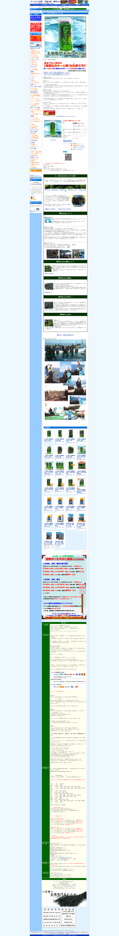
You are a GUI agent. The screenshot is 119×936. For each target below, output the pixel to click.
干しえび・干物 (34, 117)
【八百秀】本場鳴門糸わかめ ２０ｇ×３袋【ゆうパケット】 (59, 472)
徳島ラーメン (33, 84)
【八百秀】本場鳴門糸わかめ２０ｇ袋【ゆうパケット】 (81, 457)
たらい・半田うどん (35, 82)
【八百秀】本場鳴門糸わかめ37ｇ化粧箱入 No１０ (59, 507)
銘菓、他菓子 (34, 167)
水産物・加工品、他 (35, 164)
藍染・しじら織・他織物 (36, 151)
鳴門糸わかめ (34, 50)
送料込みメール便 (34, 157)
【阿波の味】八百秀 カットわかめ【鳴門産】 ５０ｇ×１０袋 (59, 542)
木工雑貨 (33, 144)
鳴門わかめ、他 (34, 159)
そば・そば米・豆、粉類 (36, 86)
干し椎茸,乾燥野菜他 (35, 95)
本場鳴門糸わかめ (48, 292)
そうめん (33, 166)
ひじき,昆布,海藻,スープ (36, 122)
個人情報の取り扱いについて (37, 932)
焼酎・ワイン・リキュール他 (36, 112)
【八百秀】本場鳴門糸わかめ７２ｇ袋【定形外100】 (59, 489)
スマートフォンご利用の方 (35, 21)
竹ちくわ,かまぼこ (35, 129)
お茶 (32, 97)
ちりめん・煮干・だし (35, 119)
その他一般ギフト (34, 140)
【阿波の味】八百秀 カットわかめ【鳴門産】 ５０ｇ (70, 524)
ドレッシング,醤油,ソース (36, 101)
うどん (32, 79)
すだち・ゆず (34, 68)
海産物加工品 (34, 127)
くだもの (33, 77)
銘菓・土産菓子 (34, 131)
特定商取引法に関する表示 (50, 932)
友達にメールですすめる (78, 149)
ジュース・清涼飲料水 (35, 109)
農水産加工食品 (34, 92)
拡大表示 (54, 139)
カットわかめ (34, 55)
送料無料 (62, 6)
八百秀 (43, 10)
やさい (32, 75)
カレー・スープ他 (34, 99)
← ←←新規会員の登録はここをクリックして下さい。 (65, 116)
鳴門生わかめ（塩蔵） (35, 51)
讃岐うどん (33, 80)
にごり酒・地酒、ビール (36, 114)
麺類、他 (33, 160)
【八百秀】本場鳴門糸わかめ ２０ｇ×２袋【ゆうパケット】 (48, 472)
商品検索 (32, 43)
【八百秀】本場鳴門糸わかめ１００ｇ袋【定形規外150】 (81, 491)
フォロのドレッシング (51, 6)
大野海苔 (58, 6)
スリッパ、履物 (34, 153)
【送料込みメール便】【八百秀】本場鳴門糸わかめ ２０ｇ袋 (56, 72)
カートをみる (44, 4)
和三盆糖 (33, 133)
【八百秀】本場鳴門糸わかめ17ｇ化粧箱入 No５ (48, 507)
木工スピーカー (34, 146)
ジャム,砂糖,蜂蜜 (35, 103)
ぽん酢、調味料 (34, 69)
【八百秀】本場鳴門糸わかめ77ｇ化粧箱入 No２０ (81, 507)
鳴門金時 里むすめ (35, 73)
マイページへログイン (54, 4)
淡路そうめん (34, 62)
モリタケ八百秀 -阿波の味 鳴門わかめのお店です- (53, 2)
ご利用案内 (63, 4)
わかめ (39, 6)
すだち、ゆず (33, 66)
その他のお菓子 (34, 138)
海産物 (32, 116)
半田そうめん (44, 6)
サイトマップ (85, 4)
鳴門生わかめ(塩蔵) (49, 273)
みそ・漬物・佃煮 (34, 93)
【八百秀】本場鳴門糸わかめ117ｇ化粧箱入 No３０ (49, 524)
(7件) (82, 145)
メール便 (66, 6)
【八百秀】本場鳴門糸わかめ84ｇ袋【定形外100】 (70, 489)
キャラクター (34, 150)
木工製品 (33, 142)
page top (85, 551)
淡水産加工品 (34, 105)
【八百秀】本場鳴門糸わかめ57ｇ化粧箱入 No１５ (70, 507)
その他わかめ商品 (34, 57)
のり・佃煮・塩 (34, 126)
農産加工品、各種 (34, 162)
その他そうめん (34, 64)
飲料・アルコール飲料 (35, 107)
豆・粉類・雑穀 (34, 90)
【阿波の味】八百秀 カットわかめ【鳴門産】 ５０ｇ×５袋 (48, 542)
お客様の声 (77, 4)
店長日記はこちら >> (34, 175)
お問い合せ (70, 4)
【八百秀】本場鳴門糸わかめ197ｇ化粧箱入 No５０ (60, 524)
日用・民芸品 (33, 148)
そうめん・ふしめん (35, 59)
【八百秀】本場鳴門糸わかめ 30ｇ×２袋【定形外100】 (81, 472)
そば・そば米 (34, 88)
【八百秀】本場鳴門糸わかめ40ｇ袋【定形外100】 (48, 489)
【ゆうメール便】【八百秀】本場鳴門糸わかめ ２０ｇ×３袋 (55, 74)
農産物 (32, 71)
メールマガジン (36, 202)
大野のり (33, 124)
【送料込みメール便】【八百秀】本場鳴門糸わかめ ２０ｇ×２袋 (56, 73)
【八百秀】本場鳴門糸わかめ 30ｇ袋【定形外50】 (70, 472)
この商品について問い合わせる (79, 146)
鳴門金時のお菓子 (34, 137)
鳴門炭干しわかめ (34, 53)
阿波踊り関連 (34, 155)
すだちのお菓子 (34, 135)
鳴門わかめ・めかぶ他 (35, 48)
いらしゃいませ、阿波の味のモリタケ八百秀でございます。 (43, 3)
